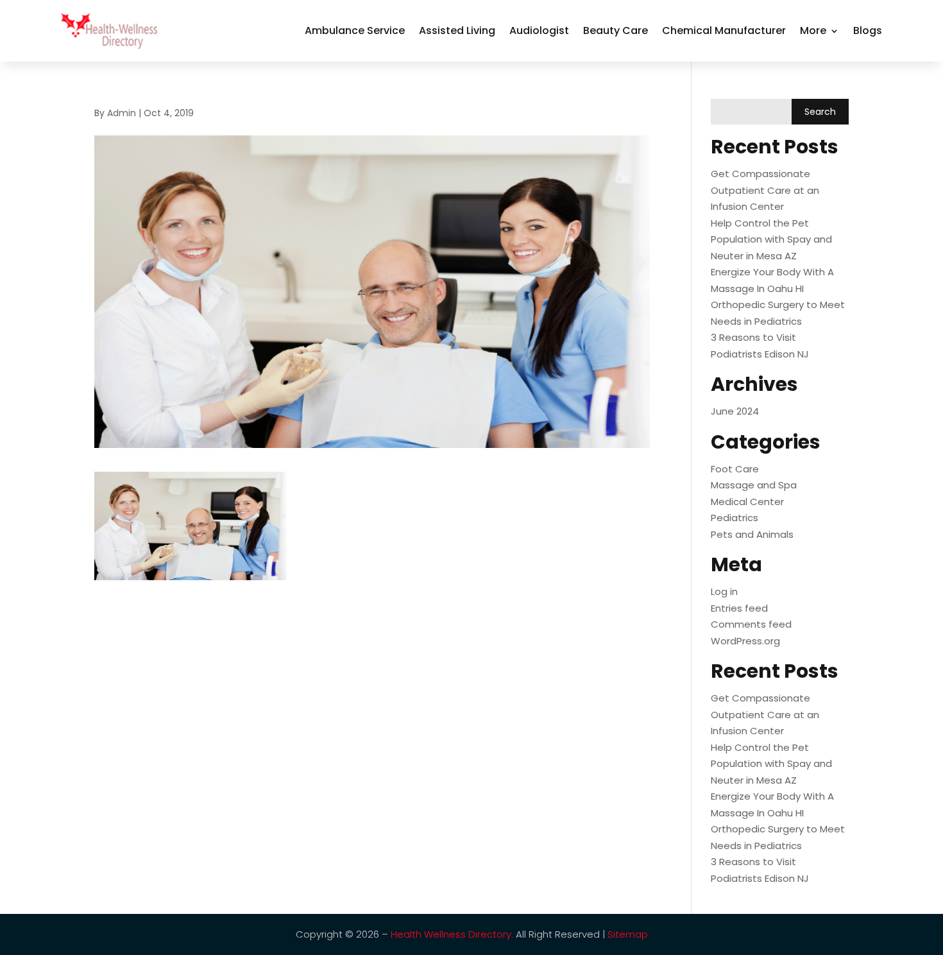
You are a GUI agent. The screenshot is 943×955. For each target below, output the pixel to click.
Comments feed (751, 624)
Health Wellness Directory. (452, 934)
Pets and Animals (752, 534)
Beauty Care (615, 30)
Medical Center (747, 501)
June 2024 (735, 411)
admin (121, 113)
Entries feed (739, 608)
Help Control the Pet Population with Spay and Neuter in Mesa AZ (771, 239)
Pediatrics (734, 517)
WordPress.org (745, 641)
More (813, 30)
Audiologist (539, 30)
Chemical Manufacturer (724, 30)
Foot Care (735, 469)
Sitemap (627, 934)
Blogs (867, 30)
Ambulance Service (355, 30)
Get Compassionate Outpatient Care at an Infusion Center (765, 190)
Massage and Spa (754, 485)
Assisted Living (457, 30)
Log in (724, 591)
